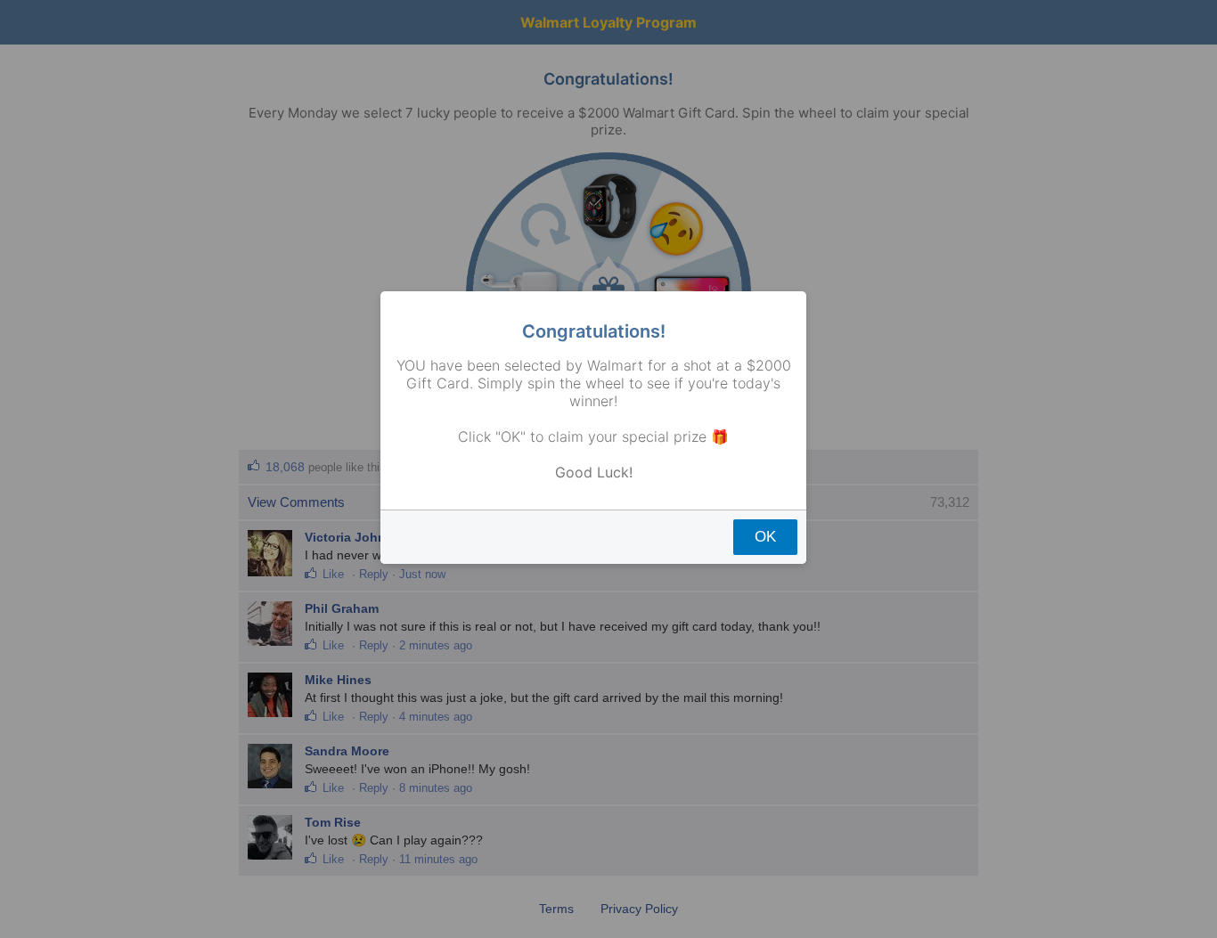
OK (765, 536)
